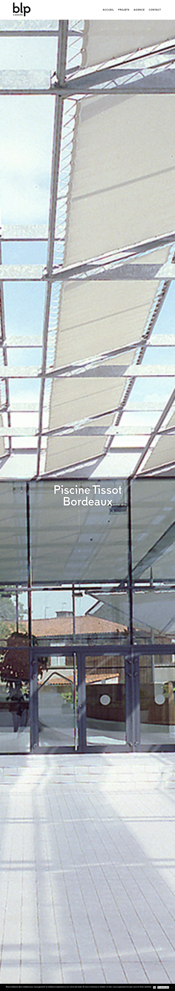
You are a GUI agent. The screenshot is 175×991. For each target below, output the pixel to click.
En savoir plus (163, 987)
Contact (155, 9)
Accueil (108, 9)
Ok (154, 987)
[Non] (171, 987)
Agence (139, 9)
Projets (123, 9)
